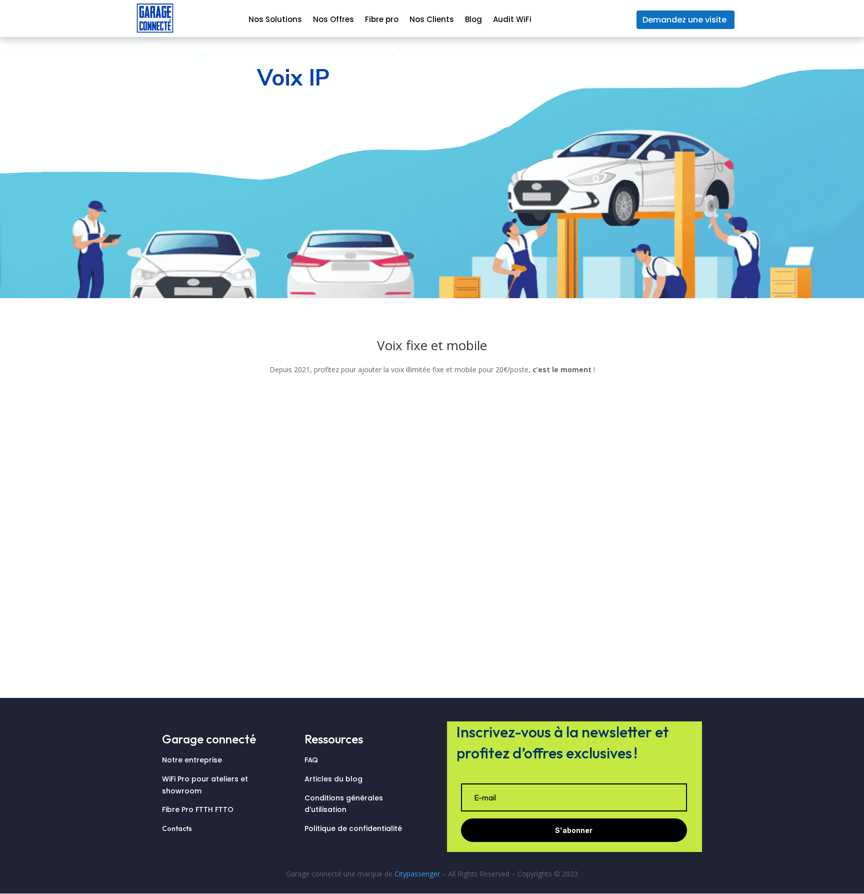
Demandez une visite (684, 20)
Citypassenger (417, 873)
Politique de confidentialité (353, 828)
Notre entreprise (192, 760)
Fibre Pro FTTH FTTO (199, 809)
